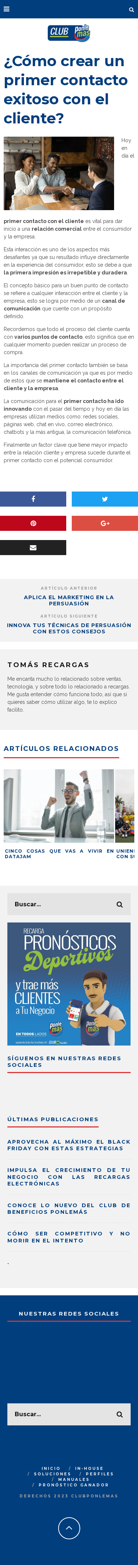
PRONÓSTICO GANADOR (74, 1485)
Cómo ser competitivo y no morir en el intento (69, 1237)
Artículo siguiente (69, 616)
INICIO (51, 1468)
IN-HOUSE (89, 1468)
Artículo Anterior (69, 588)
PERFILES (100, 1474)
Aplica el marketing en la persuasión (69, 600)
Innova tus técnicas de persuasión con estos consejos (69, 628)
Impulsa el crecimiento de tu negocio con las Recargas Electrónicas (69, 1177)
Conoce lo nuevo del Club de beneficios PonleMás (69, 1208)
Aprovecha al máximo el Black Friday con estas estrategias (69, 1145)
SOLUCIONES (52, 1474)
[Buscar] (131, 9)
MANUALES (74, 1479)
